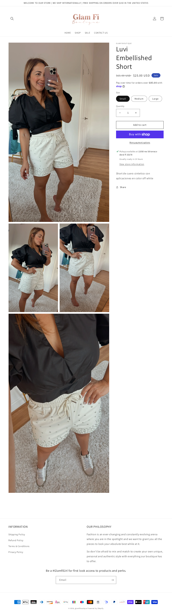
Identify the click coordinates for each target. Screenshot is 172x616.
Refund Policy (15, 540)
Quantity (120, 106)
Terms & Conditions (19, 546)
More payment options (140, 142)
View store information (131, 164)
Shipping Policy (16, 534)
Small (123, 98)
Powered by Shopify (96, 608)
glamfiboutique (81, 608)
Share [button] (123, 187)
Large (155, 98)
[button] (12, 18)
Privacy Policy (15, 552)
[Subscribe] (112, 580)
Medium (139, 98)
